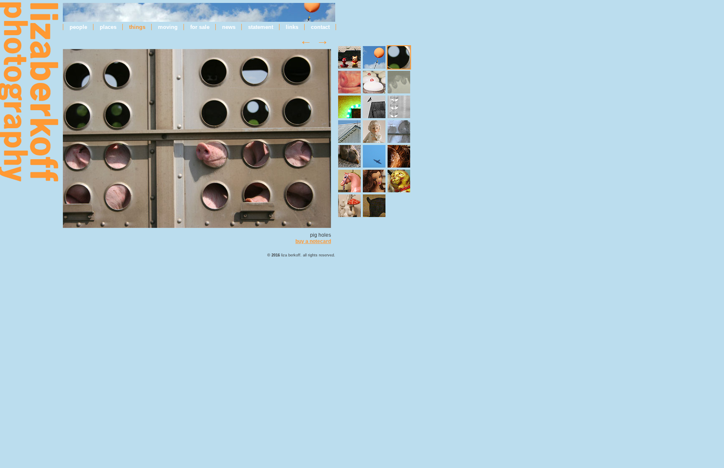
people (78, 27)
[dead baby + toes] (349, 156)
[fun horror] (399, 181)
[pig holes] (197, 226)
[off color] (374, 181)
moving (168, 27)
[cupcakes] (374, 82)
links (292, 27)
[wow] (399, 82)
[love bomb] (349, 107)
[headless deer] (399, 131)
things (137, 27)
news (228, 27)
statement (260, 27)
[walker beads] (399, 107)
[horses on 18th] (349, 181)
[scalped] (399, 156)
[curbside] (349, 57)
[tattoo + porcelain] (374, 131)
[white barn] (349, 131)
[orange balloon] (374, 57)
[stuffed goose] (374, 156)
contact (320, 27)
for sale (199, 27)
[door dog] (374, 206)
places (108, 27)
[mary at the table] (349, 206)
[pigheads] (349, 82)
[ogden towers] (374, 107)
